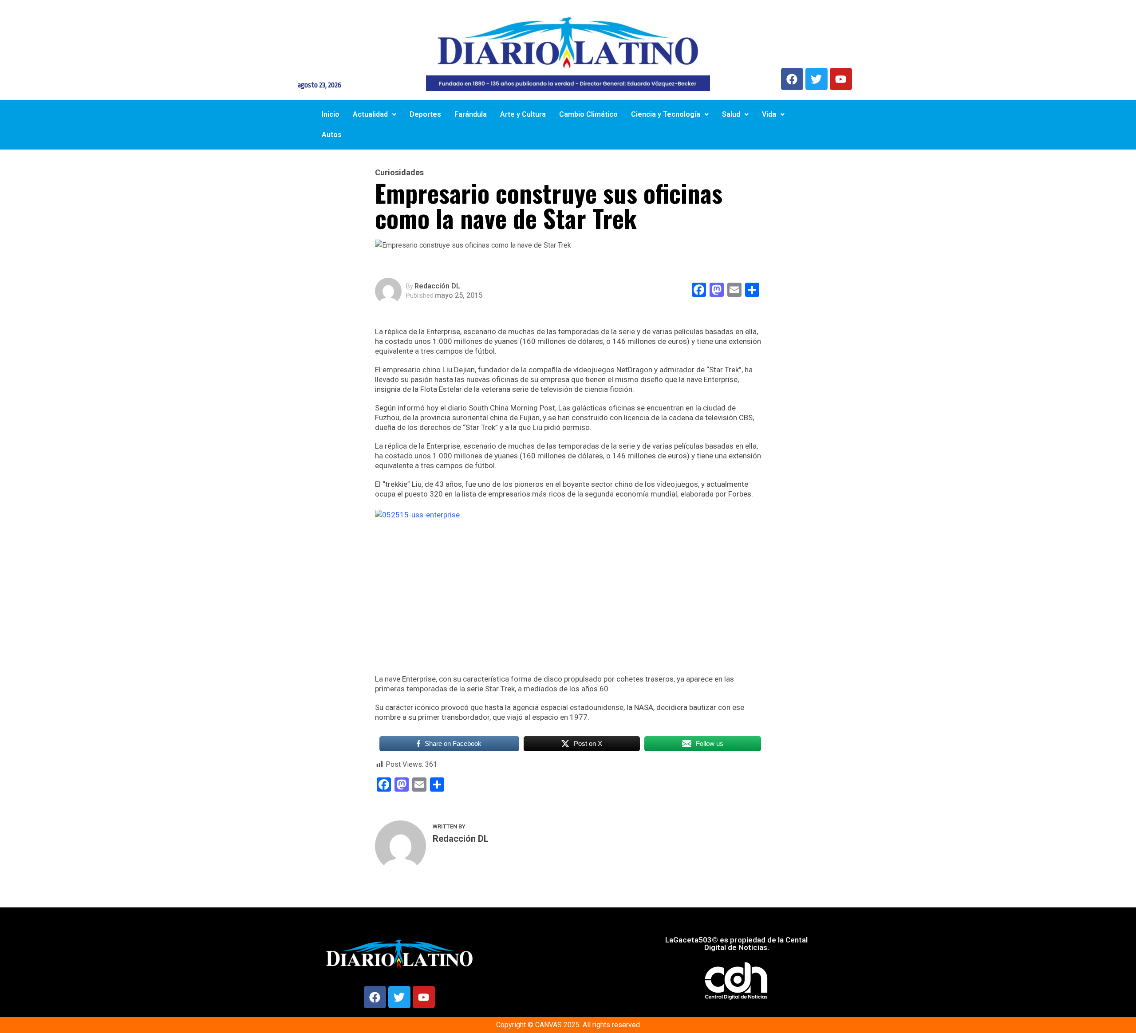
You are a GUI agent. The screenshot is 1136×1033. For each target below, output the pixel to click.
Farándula (470, 114)
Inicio (330, 114)
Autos (332, 134)
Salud (731, 114)
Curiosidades (399, 172)
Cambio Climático (588, 114)
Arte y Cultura (523, 114)
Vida (769, 114)
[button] (374, 114)
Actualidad (370, 114)
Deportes (425, 114)
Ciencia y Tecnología (665, 114)
